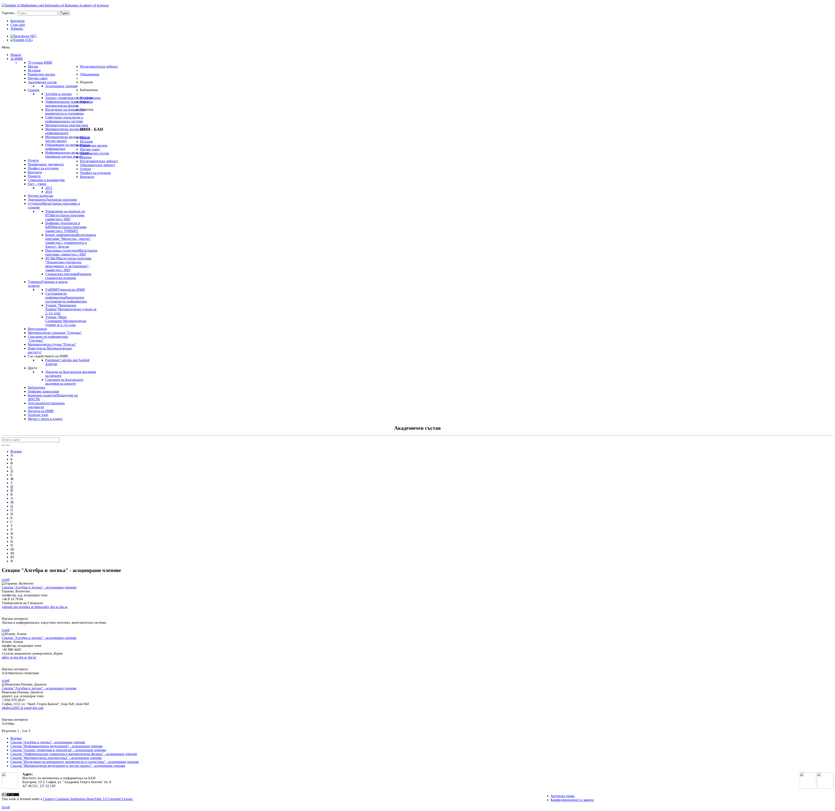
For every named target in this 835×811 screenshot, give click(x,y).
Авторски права (562, 796)
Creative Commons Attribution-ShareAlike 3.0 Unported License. (88, 799)
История (86, 141)
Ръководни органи (93, 145)
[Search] (3, 445)
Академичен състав (94, 153)
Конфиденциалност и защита (572, 800)
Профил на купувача (95, 173)
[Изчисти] (8, 445)
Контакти (17, 21)
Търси (64, 13)
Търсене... (9, 13)
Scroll (6, 807)
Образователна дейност (97, 165)
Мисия (85, 137)
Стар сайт (17, 25)
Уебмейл (16, 28)
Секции (86, 157)
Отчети (85, 169)
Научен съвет (90, 149)
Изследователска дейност (99, 161)
